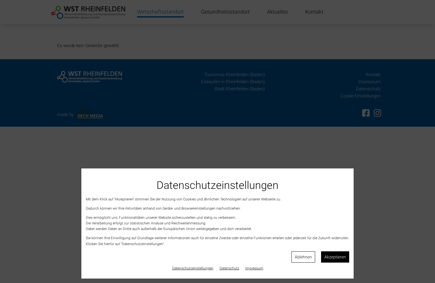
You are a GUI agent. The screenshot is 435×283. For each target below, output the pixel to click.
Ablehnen (303, 257)
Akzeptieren (335, 257)
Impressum (254, 268)
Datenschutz (229, 268)
